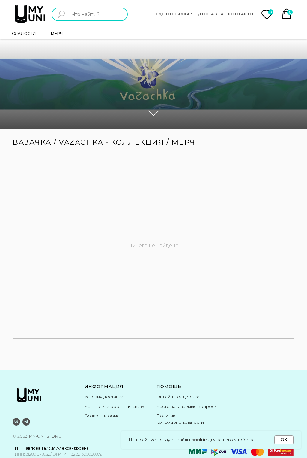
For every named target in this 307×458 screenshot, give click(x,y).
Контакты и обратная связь (114, 406)
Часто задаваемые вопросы (186, 406)
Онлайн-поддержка (177, 396)
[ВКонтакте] (16, 422)
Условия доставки (104, 396)
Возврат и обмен (103, 415)
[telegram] (26, 422)
